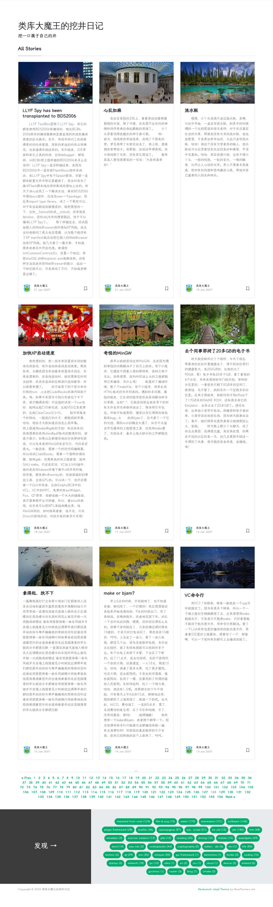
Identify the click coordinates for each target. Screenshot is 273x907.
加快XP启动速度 (39, 353)
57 (156, 782)
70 (242, 782)
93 (161, 787)
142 (118, 797)
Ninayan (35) (162, 854)
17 (124, 778)
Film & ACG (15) (165, 821)
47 (90, 782)
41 (50, 782)
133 (41, 797)
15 (111, 778)
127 (205, 792)
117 (119, 792)
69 (236, 782)
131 (239, 792)
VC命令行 (194, 595)
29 (203, 778)
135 (58, 797)
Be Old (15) (219, 829)
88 (127, 787)
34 (236, 778)
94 (167, 787)
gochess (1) (156, 871)
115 (102, 792)
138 (83, 797)
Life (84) (247, 846)
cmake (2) (209, 871)
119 (136, 792)
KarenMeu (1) (212, 854)
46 (84, 782)
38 (31, 782)
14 (104, 778)
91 (147, 787)
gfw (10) (165, 838)
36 (250, 778)
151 (194, 797)
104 (242, 787)
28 (197, 778)
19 (137, 778)
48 (97, 782)
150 (186, 797)
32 (223, 778)
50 (110, 782)
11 (84, 778)
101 (216, 787)
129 (222, 792)
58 (163, 782)
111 (68, 792)
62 (189, 782)
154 (220, 797)
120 (145, 792)
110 (60, 792)
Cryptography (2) (188, 846)
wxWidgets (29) (248, 838)
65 (209, 782)
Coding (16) (251, 854)
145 (143, 797)
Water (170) (187, 821)
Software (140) (237, 821)
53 (130, 782)
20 (144, 778)
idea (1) (169, 863)
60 (176, 782)
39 (37, 782)
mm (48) (254, 829)
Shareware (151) (211, 821)
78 (61, 787)
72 (22, 787)
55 (143, 782)
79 (68, 787)
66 (216, 782)
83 (94, 787)
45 (77, 782)
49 (103, 782)
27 (190, 778)
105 (250, 787)
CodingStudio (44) (160, 846)
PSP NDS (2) (136, 846)
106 (26, 792)
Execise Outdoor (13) (141, 838)
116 (111, 792)
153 (211, 797)
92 (154, 787)
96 (180, 787)
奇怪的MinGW (118, 353)
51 (117, 782)
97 (187, 787)
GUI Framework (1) (187, 854)
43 (64, 782)
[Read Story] (85, 287)
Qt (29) (128, 854)
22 (157, 778)
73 (28, 787)
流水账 (191, 110)
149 (177, 797)
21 (150, 778)
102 (225, 787)
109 (51, 792)
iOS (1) (197, 863)
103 (233, 787)
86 (114, 787)
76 (48, 787)
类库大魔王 (41, 285)
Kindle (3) (232, 854)
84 (101, 787)
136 (66, 797)
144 (135, 797)
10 (78, 778)
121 (154, 792)
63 (196, 782)
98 (194, 787)
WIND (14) (117, 846)
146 (152, 797)
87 (121, 787)
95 (174, 787)
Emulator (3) (114, 838)
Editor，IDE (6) (213, 846)
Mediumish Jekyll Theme (213, 889)
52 (123, 782)
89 (134, 787)
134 (49, 797)
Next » (230, 797)
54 (136, 782)
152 (203, 797)
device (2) (229, 863)
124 (179, 792)
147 (160, 797)
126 (196, 792)
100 (208, 787)
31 (217, 778)
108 (43, 792)
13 (98, 778)
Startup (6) (115, 863)
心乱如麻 (113, 110)
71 (249, 782)
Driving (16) (205, 838)
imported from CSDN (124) (133, 821)
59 (169, 782)
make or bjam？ (120, 593)
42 (57, 782)
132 (247, 792)
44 (70, 782)
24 (170, 778)
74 (35, 787)
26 (184, 778)
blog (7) (192, 871)
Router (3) (175, 871)
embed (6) (248, 863)
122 (162, 792)
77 (55, 787)
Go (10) (154, 863)
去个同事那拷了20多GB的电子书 (217, 350)
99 (200, 787)
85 (108, 787)
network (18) (136, 863)
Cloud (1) (212, 863)
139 (92, 797)
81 (81, 787)
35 (243, 778)
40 (44, 782)
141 (109, 797)
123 (171, 792)
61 (183, 782)
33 (230, 778)
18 (131, 778)
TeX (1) (233, 846)
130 (230, 792)
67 (222, 782)
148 (169, 797)
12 (91, 778)
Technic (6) (112, 854)
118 (128, 792)
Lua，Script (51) (196, 829)
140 (100, 797)
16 (117, 778)
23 (164, 778)
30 (210, 778)
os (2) (183, 863)
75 (42, 787)
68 (229, 782)
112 (77, 792)
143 (126, 797)
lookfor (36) (145, 829)
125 (188, 792)
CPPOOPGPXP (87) (170, 829)
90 (141, 787)
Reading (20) (185, 838)
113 (85, 792)
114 (94, 792)
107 (34, 792)
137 (75, 797)
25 (177, 778)
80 (75, 787)
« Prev (26, 778)
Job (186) (238, 829)
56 (150, 782)
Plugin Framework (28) (118, 829)
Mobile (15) (225, 838)
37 (24, 782)
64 (203, 782)
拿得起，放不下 (38, 593)
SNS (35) (143, 854)
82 (88, 787)
